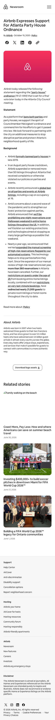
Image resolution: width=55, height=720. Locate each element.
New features (10, 651)
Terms (16, 712)
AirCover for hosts (12, 611)
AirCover (8, 572)
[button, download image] (45, 57)
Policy (34, 35)
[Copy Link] (37, 42)
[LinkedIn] (17, 705)
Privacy (7, 712)
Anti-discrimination (13, 577)
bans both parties (33, 116)
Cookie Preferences (32, 712)
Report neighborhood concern (18, 592)
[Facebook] (23, 705)
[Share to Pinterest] (29, 42)
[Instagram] (11, 705)
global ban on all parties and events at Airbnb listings (29, 191)
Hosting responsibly (13, 626)
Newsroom (16, 7)
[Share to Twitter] (14, 42)
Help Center (9, 567)
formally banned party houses (32, 156)
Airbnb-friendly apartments (17, 631)
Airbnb (9, 35)
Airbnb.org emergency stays (17, 666)
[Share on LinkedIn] (22, 42)
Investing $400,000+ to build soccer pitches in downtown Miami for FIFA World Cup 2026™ (26, 482)
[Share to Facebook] (7, 42)
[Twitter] (6, 705)
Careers (7, 656)
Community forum (12, 621)
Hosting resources (12, 616)
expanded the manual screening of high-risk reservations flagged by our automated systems (29, 251)
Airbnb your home (12, 607)
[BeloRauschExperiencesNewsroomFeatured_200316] (27, 67)
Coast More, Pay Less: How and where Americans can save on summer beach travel (27, 430)
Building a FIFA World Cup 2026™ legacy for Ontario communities (24, 533)
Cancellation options (13, 587)
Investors (8, 661)
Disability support (12, 582)
